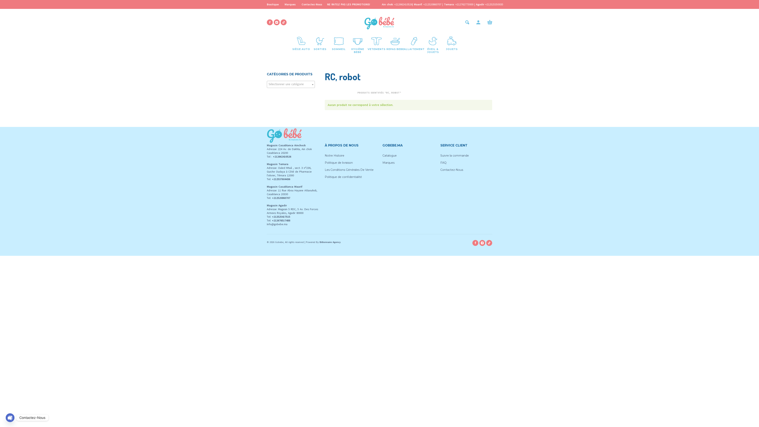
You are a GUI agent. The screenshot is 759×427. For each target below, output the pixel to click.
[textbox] (291, 84)
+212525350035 (494, 4)
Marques (290, 4)
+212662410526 (403, 4)
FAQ (443, 162)
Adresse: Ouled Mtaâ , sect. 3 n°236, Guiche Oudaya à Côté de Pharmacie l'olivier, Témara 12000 (289, 171)
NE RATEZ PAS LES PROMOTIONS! (348, 4)
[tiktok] (284, 22)
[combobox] (291, 84)
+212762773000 (464, 4)
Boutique (273, 4)
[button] (467, 22)
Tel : (279, 157)
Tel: (278, 179)
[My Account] (478, 22)
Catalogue (389, 155)
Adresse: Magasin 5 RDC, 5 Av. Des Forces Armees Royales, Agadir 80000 (292, 211)
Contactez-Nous (312, 4)
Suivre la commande (454, 155)
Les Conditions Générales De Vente (349, 170)
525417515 (284, 217)
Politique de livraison (339, 162)
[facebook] (270, 22)
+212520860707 (432, 4)
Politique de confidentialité (343, 177)
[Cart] (489, 22)
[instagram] (277, 22)
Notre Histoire (334, 155)
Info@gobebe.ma (277, 224)
